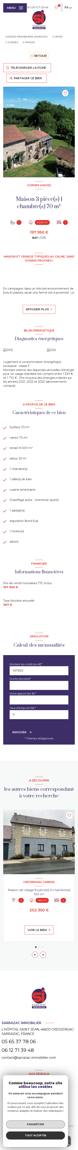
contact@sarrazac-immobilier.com (29, 1058)
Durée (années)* (20, 678)
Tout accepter (35, 1135)
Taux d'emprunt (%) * (23, 708)
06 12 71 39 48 (39, 7)
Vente (59, 36)
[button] (43, 955)
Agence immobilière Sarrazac (27, 36)
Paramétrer (35, 1124)
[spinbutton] (39, 714)
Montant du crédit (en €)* (26, 664)
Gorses (13, 42)
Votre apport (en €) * (23, 693)
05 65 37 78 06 (19, 1041)
